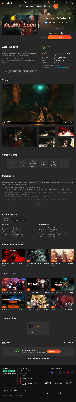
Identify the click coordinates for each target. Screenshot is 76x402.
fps (10, 71)
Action (55, 64)
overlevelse (25, 71)
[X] (55, 372)
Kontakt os (22, 375)
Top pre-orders (35, 2)
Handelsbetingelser (24, 368)
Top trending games (24, 2)
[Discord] (51, 372)
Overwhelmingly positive (60, 67)
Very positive (57, 65)
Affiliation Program (24, 373)
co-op (19, 71)
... (35, 71)
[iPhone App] (48, 383)
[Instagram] (60, 372)
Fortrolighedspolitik (24, 370)
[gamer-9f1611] (31, 326)
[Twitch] (72, 372)
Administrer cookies (7, 393)
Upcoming (43, 2)
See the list (57, 52)
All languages (71, 342)
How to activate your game (60, 57)
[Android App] (58, 383)
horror (31, 71)
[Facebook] (64, 372)
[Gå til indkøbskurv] (66, 3)
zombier (14, 71)
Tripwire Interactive (59, 58)
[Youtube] (68, 372)
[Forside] (7, 3)
